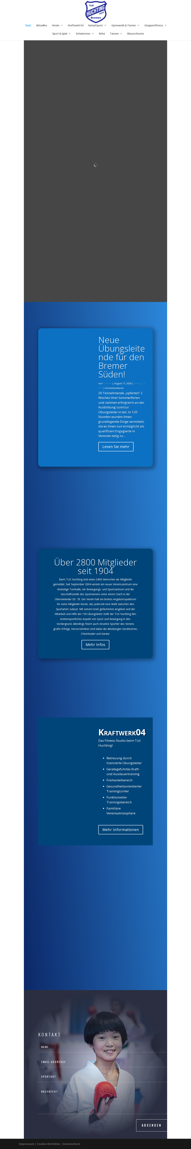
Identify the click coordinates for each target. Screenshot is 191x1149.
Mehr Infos (95, 644)
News (137, 383)
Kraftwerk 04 (75, 25)
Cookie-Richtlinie (49, 1144)
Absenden (152, 1125)
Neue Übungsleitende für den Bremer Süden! (121, 357)
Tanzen (114, 33)
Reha (102, 33)
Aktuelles (41, 25)
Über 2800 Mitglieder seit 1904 (95, 566)
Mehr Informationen (120, 829)
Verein (55, 25)
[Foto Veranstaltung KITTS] (95, 544)
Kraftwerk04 (121, 732)
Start (28, 25)
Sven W (107, 383)
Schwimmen (83, 33)
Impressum (26, 1144)
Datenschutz (71, 1144)
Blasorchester (135, 33)
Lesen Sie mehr (115, 446)
